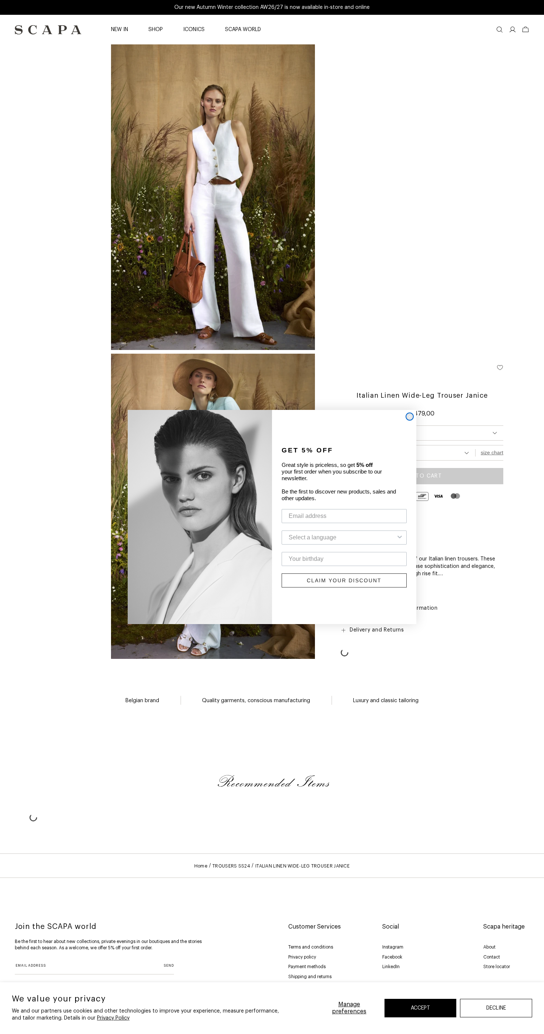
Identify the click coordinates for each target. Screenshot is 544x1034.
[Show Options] (399, 537)
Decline (496, 1008)
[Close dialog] (409, 416)
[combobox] (342, 537)
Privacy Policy (113, 1018)
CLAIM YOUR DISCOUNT (344, 580)
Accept (420, 1008)
